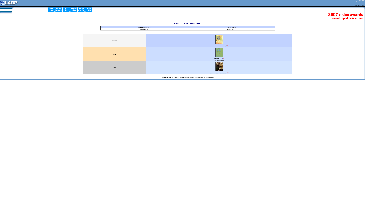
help (359, 5)
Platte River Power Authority (218, 46)
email (362, 5)
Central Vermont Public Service (218, 73)
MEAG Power (219, 59)
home (356, 5)
